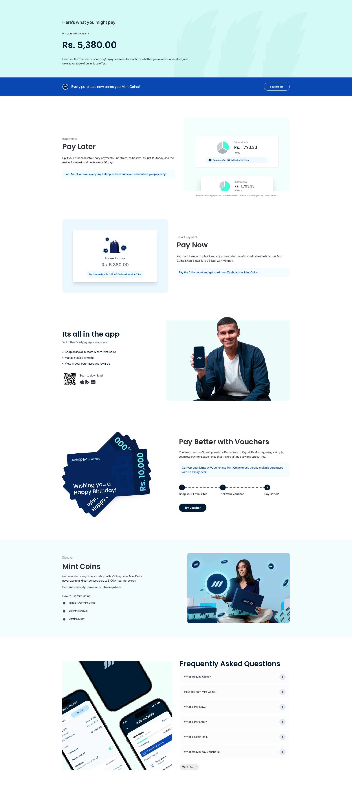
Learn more (277, 86)
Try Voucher (193, 507)
